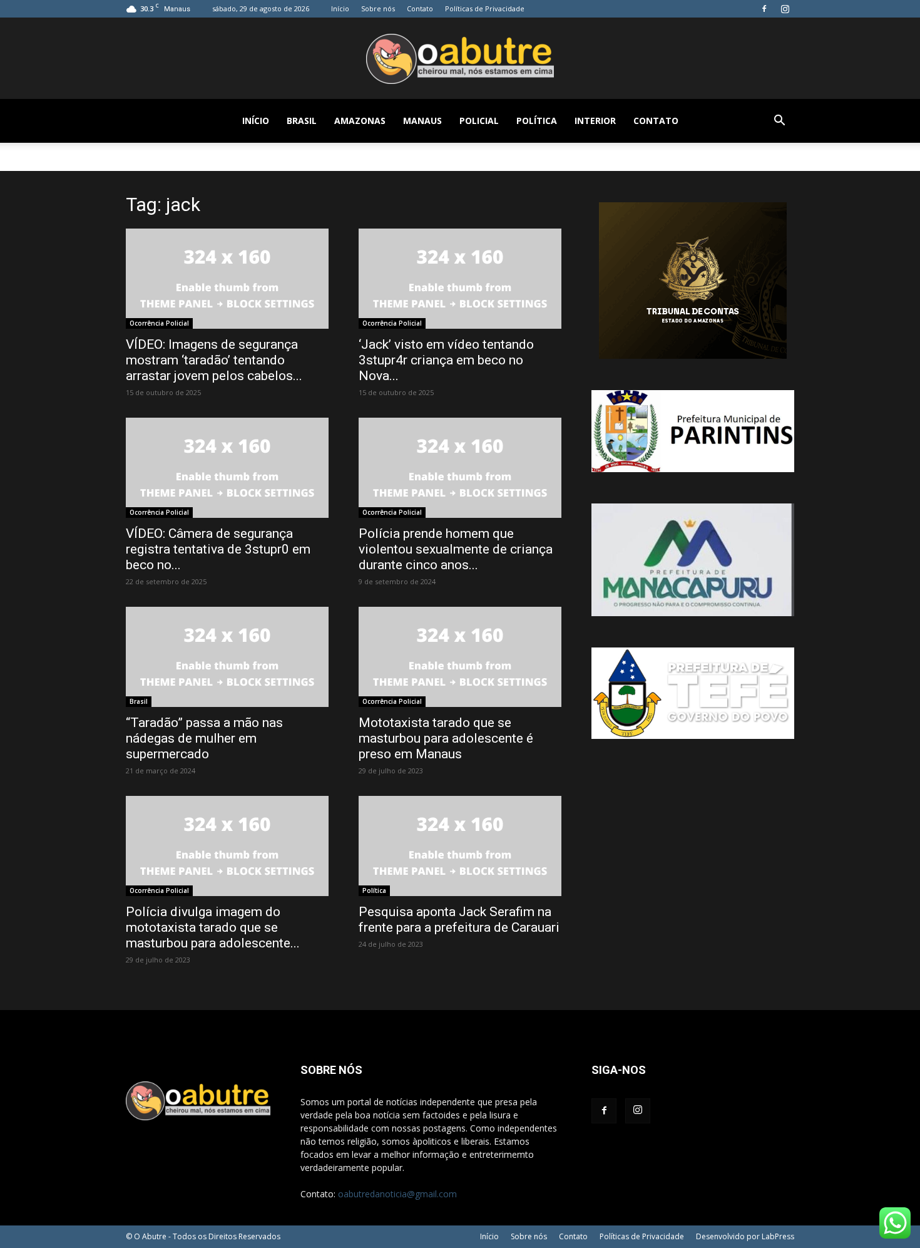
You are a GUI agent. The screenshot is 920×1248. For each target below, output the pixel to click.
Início (340, 8)
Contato (420, 8)
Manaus (422, 120)
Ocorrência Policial (159, 323)
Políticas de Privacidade (484, 8)
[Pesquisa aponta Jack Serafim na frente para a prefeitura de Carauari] (460, 846)
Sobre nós (378, 8)
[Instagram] (784, 9)
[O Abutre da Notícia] (460, 59)
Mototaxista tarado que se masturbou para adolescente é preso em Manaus (446, 738)
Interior (595, 120)
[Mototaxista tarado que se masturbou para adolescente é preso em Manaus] (460, 657)
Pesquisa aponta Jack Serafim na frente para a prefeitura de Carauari (459, 919)
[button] (779, 122)
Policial (479, 120)
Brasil (302, 120)
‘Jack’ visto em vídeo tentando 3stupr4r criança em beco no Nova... (446, 360)
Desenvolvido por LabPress (745, 1236)
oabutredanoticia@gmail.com (397, 1194)
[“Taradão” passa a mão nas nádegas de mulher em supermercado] (227, 657)
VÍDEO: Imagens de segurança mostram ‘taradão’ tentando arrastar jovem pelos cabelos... (214, 360)
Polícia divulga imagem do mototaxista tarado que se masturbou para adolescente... (213, 927)
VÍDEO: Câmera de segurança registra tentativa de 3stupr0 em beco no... (218, 549)
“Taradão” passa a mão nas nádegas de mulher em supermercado (204, 738)
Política (536, 120)
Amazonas (360, 120)
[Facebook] (764, 9)
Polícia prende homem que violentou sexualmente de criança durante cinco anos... (456, 549)
